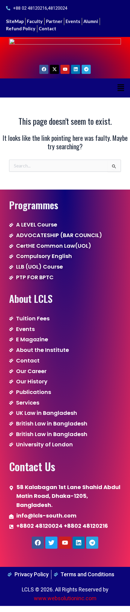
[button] (121, 87)
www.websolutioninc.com (65, 598)
